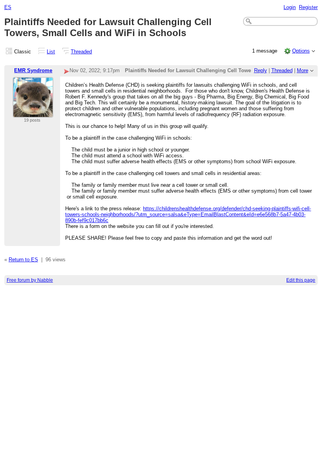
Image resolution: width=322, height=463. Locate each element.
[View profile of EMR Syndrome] (33, 113)
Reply (260, 70)
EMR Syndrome (33, 70)
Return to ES (23, 259)
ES (7, 7)
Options (301, 51)
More (302, 70)
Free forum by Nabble (30, 280)
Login (290, 7)
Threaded (81, 52)
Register (308, 7)
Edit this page (300, 280)
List (51, 52)
